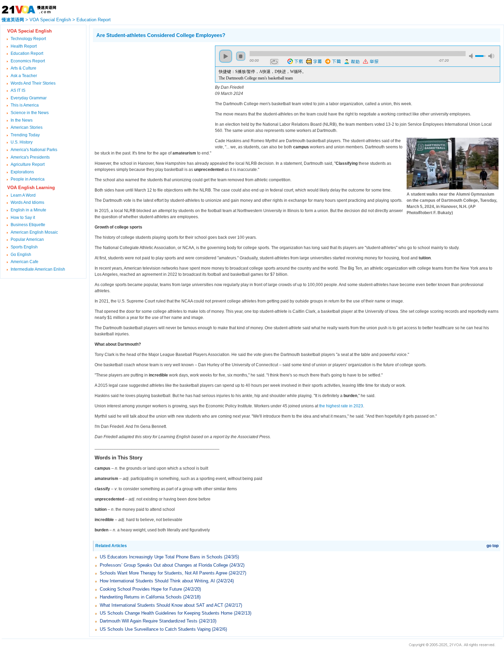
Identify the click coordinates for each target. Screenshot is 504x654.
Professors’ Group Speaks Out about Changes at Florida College (164, 565)
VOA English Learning (31, 187)
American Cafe (24, 261)
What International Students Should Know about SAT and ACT (161, 605)
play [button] (225, 56)
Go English (21, 254)
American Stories (27, 127)
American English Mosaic (34, 232)
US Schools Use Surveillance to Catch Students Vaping (155, 629)
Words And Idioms (27, 202)
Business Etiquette (28, 224)
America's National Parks (34, 149)
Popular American (27, 239)
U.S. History (22, 142)
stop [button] (240, 56)
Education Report (93, 19)
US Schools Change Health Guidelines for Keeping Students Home (166, 613)
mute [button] (472, 56)
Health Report (24, 46)
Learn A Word (23, 195)
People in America (28, 179)
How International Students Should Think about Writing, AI (157, 580)
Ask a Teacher (24, 75)
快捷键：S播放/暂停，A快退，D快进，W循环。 (262, 71)
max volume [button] (491, 56)
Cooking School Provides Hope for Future (141, 589)
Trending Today (25, 135)
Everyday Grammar (29, 98)
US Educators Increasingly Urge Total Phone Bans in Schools (161, 556)
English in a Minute (28, 210)
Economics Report (28, 61)
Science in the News (30, 112)
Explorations (22, 172)
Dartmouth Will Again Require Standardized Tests (148, 621)
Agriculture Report (28, 164)
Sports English (24, 247)
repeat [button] (274, 62)
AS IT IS (18, 90)
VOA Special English (50, 19)
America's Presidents (30, 157)
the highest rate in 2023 (341, 406)
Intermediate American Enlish (38, 269)
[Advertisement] (150, 93)
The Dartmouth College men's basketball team (256, 78)
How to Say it (23, 217)
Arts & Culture (23, 68)
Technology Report (28, 38)
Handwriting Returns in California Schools (141, 597)
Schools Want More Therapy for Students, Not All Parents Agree (163, 573)
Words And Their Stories (33, 83)
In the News (22, 120)
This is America (25, 105)
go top (493, 545)
